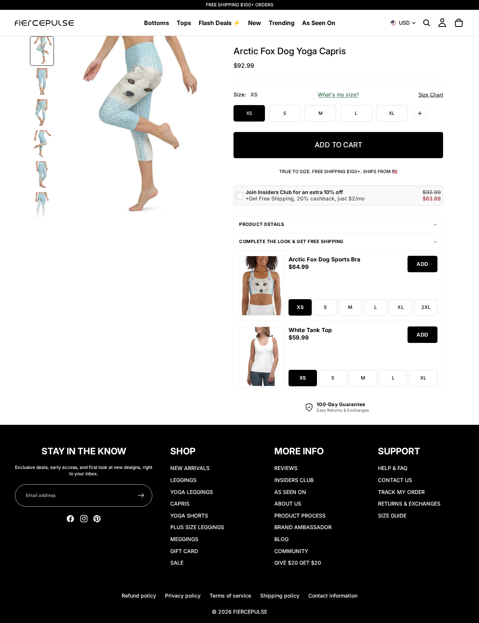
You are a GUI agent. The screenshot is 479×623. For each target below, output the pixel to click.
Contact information (332, 595)
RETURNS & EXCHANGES (409, 503)
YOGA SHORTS (189, 515)
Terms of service (230, 595)
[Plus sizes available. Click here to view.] (420, 113)
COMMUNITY (291, 551)
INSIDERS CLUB (294, 480)
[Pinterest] (96, 518)
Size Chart (430, 95)
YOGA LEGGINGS (191, 492)
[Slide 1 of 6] (42, 51)
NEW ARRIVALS (190, 468)
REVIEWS (286, 468)
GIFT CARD (184, 551)
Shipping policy (279, 595)
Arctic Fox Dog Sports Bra (324, 259)
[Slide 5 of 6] (42, 175)
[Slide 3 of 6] (42, 113)
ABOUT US (287, 503)
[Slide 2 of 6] (42, 82)
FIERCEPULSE (250, 611)
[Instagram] (83, 518)
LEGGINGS (183, 480)
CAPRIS (179, 503)
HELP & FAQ (393, 468)
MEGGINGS (184, 539)
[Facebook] (70, 518)
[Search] (426, 23)
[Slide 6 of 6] (42, 206)
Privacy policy (183, 595)
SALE (176, 562)
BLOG (281, 539)
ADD (422, 264)
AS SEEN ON (290, 492)
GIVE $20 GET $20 (297, 562)
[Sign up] (141, 495)
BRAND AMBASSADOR (303, 527)
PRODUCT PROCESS (300, 515)
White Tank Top (310, 330)
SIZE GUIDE (392, 515)
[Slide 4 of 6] (42, 144)
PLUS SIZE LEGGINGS (197, 527)
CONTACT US (395, 480)
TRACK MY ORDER (401, 492)
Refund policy (139, 595)
